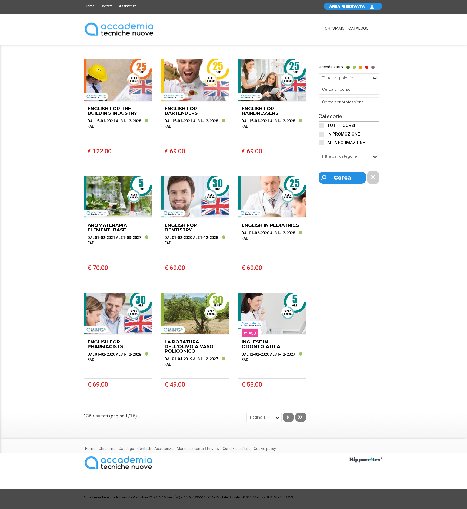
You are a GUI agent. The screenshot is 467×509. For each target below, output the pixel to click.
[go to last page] (300, 417)
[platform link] (119, 29)
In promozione (343, 134)
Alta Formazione (346, 142)
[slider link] (365, 459)
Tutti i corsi (341, 125)
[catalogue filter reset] (373, 177)
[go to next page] (288, 417)
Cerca (342, 177)
